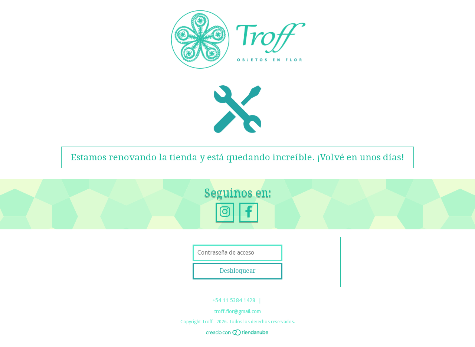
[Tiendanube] (237, 334)
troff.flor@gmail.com (237, 311)
